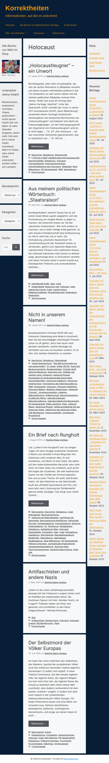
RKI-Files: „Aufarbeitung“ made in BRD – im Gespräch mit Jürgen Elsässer (98, 387)
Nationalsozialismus (37, 401)
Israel (58, 284)
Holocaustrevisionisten (55, 163)
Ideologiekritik (34, 532)
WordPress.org (97, 70)
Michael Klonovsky (45, 623)
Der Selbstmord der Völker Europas (49, 645)
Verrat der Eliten (61, 546)
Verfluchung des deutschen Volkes (60, 410)
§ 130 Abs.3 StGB (39, 158)
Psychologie (65, 741)
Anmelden (94, 53)
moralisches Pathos (37, 398)
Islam (52, 284)
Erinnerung (47, 375)
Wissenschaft (61, 155)
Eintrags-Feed (96, 58)
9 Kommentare (38, 172)
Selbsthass (49, 744)
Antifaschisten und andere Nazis (48, 574)
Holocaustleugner (36, 163)
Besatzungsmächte (37, 369)
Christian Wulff (69, 369)
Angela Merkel (38, 286)
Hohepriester (40, 386)
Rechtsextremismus (50, 515)
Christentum (51, 735)
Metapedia (67, 166)
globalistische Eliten (49, 529)
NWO (60, 169)
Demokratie (73, 520)
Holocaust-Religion (36, 389)
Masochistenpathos (69, 395)
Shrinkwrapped (61, 744)
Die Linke (32, 523)
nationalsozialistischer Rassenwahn (63, 401)
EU (45, 526)
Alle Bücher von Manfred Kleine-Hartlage (39, 25)
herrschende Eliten (36, 381)
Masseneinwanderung (64, 535)
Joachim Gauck (60, 289)
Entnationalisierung (45, 523)
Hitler (30, 386)
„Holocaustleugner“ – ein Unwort (51, 68)
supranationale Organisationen (61, 543)
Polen (64, 404)
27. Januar (51, 366)
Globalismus (48, 155)
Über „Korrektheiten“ (15, 33)
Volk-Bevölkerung (36, 413)
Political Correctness (37, 543)
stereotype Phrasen (44, 407)
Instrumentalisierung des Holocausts (44, 166)
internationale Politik (40, 284)
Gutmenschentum (66, 735)
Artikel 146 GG (63, 366)
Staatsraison (71, 292)
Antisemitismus (38, 735)
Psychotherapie (35, 744)
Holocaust (61, 161)
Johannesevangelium (47, 392)
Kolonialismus (71, 532)
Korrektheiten (27, 8)
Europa (48, 732)
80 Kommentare (39, 555)
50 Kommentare (39, 418)
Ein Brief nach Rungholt (53, 435)
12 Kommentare (38, 746)
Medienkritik (33, 538)
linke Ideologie (47, 535)
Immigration (47, 532)
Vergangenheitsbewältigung (40, 546)
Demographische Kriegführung (53, 520)
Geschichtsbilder (35, 161)
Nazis (56, 623)
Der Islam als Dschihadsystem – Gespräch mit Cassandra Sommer (98, 442)
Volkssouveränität (53, 413)
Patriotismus (34, 741)
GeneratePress (71, 759)
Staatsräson (33, 295)
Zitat (33, 617)
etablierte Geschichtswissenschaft (63, 158)
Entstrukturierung (63, 523)
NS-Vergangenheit (49, 169)
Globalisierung (66, 526)
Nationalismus (46, 538)
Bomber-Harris (51, 620)
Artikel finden (70, 25)
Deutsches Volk (52, 286)
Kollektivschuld (52, 395)
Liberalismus (34, 535)
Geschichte (37, 155)
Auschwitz (75, 366)
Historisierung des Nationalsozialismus (60, 384)
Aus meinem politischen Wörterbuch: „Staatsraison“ (54, 194)
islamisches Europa (37, 289)
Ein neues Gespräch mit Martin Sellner (96, 406)
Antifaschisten (38, 620)
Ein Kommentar (38, 626)
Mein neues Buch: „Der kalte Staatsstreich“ (97, 369)
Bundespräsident (54, 369)
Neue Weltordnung (52, 541)
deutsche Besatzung (37, 372)
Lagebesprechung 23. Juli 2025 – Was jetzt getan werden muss (97, 173)
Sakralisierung (70, 169)
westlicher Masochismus (61, 549)
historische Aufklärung (56, 381)
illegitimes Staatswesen (57, 389)
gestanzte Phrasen (61, 375)
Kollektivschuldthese (37, 292)
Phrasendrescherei (56, 292)
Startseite (10, 25)
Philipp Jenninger (53, 404)
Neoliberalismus (35, 541)
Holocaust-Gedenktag (67, 386)
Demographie (38, 512)
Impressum (38, 33)
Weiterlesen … (38, 146)
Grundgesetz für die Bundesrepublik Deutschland (50, 378)
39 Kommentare (39, 298)
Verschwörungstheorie (38, 549)
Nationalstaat (61, 360)
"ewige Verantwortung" (42, 363)
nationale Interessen (56, 398)
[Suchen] (16, 247)
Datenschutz (58, 33)
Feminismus (53, 526)
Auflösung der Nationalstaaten (45, 517)
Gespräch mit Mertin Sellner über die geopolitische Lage (96, 351)
